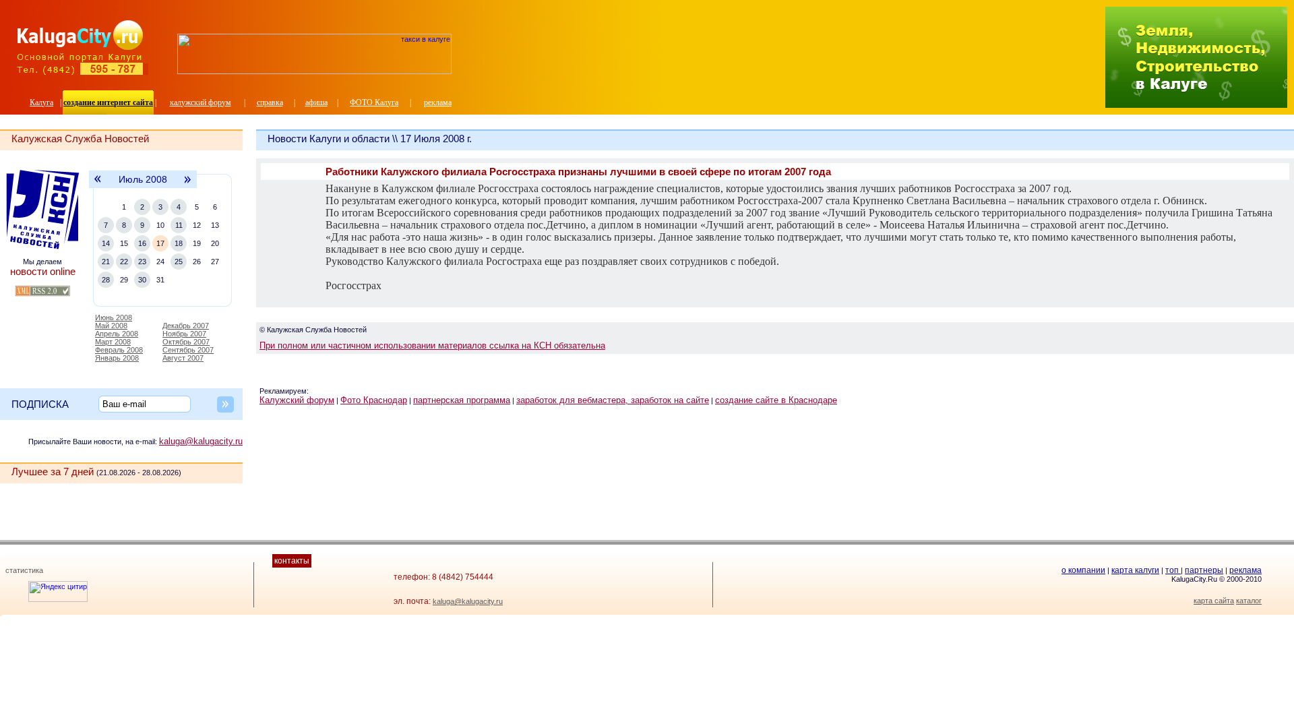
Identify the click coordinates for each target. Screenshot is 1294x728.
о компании (1083, 570)
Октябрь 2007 (186, 342)
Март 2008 (113, 342)
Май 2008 (111, 326)
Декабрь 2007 (185, 326)
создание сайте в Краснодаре (776, 400)
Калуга (41, 102)
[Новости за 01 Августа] (188, 186)
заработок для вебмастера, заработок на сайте (612, 400)
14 (106, 243)
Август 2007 (183, 358)
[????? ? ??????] (314, 71)
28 (106, 280)
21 (106, 261)
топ (1173, 570)
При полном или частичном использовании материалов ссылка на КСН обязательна (432, 345)
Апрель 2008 (116, 334)
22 (124, 261)
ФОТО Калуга (374, 102)
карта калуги (1135, 570)
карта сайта (1214, 601)
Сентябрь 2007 (188, 350)
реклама (438, 102)
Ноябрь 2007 (184, 334)
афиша (316, 102)
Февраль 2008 (119, 350)
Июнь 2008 (113, 317)
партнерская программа (461, 400)
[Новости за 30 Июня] (96, 186)
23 (142, 261)
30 (142, 280)
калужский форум (200, 102)
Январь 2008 (117, 358)
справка (270, 102)
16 (142, 243)
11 (179, 225)
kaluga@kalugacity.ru (201, 441)
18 (179, 243)
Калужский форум (296, 400)
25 (179, 261)
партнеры (1204, 570)
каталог (1249, 601)
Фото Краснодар (373, 400)
